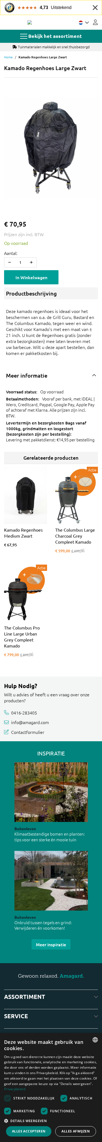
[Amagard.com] (29, 22)
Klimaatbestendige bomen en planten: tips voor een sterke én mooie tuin (49, 836)
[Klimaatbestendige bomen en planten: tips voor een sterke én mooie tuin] (51, 792)
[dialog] (51, 1087)
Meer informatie (26, 375)
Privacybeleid (14, 1089)
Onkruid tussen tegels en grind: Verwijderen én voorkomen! (43, 925)
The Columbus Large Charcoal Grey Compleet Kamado (75, 535)
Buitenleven (25, 828)
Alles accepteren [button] (28, 1131)
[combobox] (95, 1039)
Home (8, 57)
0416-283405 (24, 713)
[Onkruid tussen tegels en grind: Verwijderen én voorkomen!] (51, 881)
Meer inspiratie (51, 944)
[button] (51, 1120)
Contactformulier (27, 732)
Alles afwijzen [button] (75, 1131)
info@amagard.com (30, 722)
